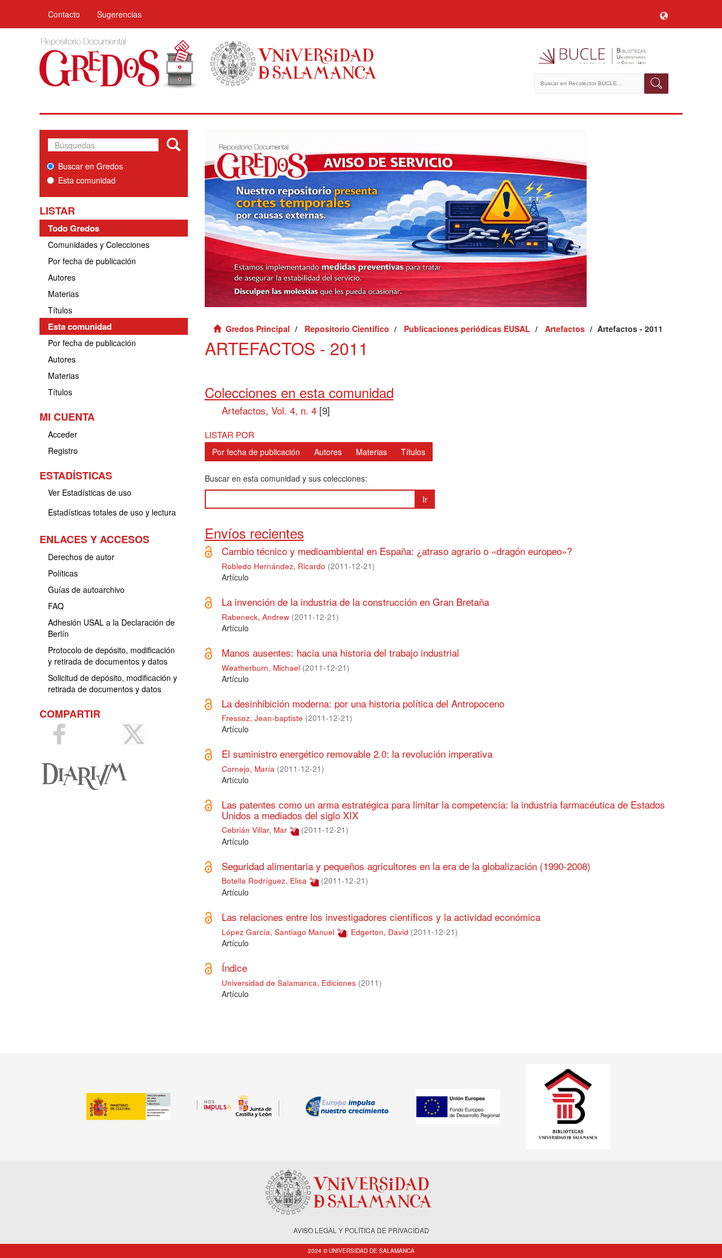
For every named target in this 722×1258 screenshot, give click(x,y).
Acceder (62, 434)
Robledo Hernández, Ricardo (273, 566)
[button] (664, 14)
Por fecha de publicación (92, 261)
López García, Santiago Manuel (278, 932)
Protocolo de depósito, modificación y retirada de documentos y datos (111, 655)
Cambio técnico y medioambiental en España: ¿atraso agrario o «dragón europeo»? (397, 551)
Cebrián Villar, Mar (254, 829)
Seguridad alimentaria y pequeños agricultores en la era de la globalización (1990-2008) (406, 866)
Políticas (63, 573)
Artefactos (565, 328)
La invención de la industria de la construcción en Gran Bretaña (355, 602)
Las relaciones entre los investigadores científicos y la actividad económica (381, 917)
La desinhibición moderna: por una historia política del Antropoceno (363, 703)
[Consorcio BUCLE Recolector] (602, 56)
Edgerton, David (379, 932)
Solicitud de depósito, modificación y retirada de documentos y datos (112, 683)
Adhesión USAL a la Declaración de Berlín (111, 628)
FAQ (56, 605)
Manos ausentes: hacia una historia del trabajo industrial (340, 652)
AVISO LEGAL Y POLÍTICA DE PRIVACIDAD (361, 1230)
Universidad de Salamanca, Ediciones (289, 982)
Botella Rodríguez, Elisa (264, 880)
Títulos (60, 310)
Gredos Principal (258, 328)
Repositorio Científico (347, 328)
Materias (63, 293)
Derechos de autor (81, 556)
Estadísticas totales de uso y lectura (112, 512)
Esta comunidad (87, 180)
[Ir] (173, 145)
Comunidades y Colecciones (98, 244)
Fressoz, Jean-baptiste (262, 718)
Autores (62, 277)
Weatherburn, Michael (261, 667)
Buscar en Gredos (90, 166)
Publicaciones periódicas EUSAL (467, 328)
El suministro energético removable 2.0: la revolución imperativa (357, 753)
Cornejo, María (248, 768)
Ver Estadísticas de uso (89, 492)
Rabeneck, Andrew (255, 616)
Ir (425, 499)
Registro (63, 450)
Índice (234, 967)
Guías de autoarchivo (86, 589)
